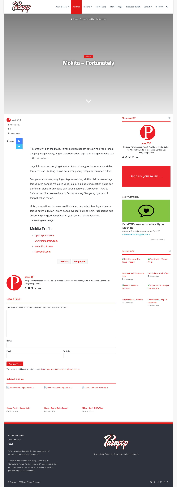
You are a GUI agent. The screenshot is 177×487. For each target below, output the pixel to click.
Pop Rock (80, 261)
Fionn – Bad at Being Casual (55, 408)
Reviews (87, 6)
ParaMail (76, 6)
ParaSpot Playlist (133, 6)
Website (67, 351)
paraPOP (15, 120)
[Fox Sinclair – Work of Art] (159, 264)
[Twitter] (33, 288)
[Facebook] (29, 288)
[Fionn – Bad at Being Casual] (61, 395)
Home (75, 19)
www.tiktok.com (44, 246)
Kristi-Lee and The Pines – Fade (133, 274)
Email (8, 351)
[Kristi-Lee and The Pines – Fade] (133, 264)
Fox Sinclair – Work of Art (158, 273)
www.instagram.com (46, 240)
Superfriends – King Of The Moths (157, 301)
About (10, 444)
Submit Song (101, 6)
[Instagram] (36, 288)
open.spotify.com (44, 235)
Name (9, 341)
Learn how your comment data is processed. (60, 369)
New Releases (61, 6)
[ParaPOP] (21, 7)
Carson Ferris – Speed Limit (18, 408)
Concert (147, 6)
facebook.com (43, 251)
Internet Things (116, 6)
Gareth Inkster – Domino (132, 299)
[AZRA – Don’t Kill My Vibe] (99, 395)
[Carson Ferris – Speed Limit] (23, 395)
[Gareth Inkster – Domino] (133, 290)
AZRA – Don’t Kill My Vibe (92, 408)
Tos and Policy (14, 439)
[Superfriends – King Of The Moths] (159, 290)
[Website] (26, 288)
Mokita (64, 261)
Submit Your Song (16, 435)
